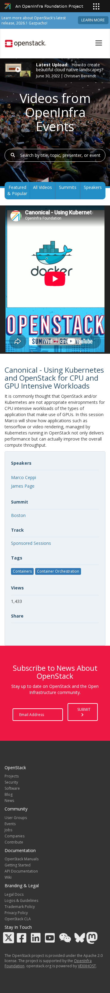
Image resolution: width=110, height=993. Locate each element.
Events (10, 823)
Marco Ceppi (23, 477)
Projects (12, 776)
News (9, 800)
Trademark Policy (20, 906)
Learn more (93, 20)
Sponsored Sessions (31, 543)
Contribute (14, 842)
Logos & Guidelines (21, 900)
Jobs (8, 829)
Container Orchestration (58, 571)
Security (11, 782)
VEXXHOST (87, 966)
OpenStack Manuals (21, 859)
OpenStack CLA (18, 918)
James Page (23, 486)
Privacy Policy (16, 912)
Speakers (93, 187)
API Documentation (21, 871)
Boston (18, 515)
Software (12, 788)
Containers (22, 571)
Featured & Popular (17, 190)
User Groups (16, 817)
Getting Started (18, 865)
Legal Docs (14, 894)
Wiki (8, 877)
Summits (67, 187)
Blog (9, 794)
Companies (14, 836)
